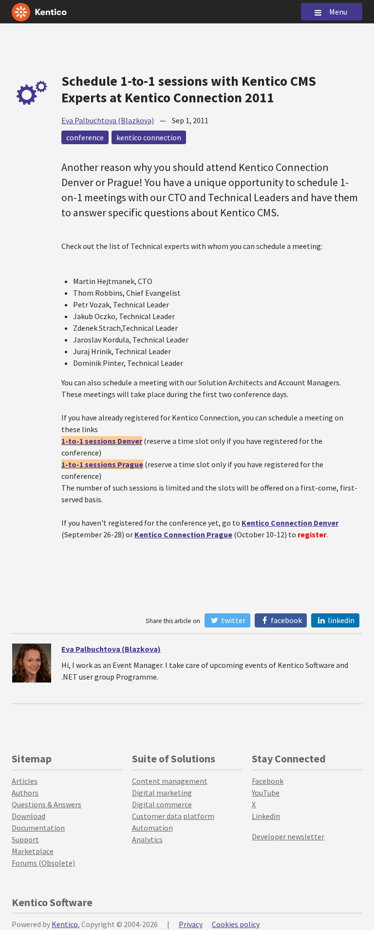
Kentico (65, 924)
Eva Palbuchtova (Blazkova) (107, 120)
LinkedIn (340, 620)
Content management (169, 781)
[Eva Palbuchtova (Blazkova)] (32, 663)
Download (28, 816)
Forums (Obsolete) (43, 863)
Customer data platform (173, 816)
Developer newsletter (288, 836)
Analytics (147, 839)
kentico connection (148, 137)
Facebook (285, 620)
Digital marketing (162, 792)
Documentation (38, 828)
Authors (25, 792)
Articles (24, 781)
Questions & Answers (46, 804)
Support (25, 839)
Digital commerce (162, 804)
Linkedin (266, 816)
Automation (152, 828)
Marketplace (33, 851)
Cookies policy (236, 924)
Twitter (232, 620)
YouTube (266, 792)
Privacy (191, 924)
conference (85, 137)
